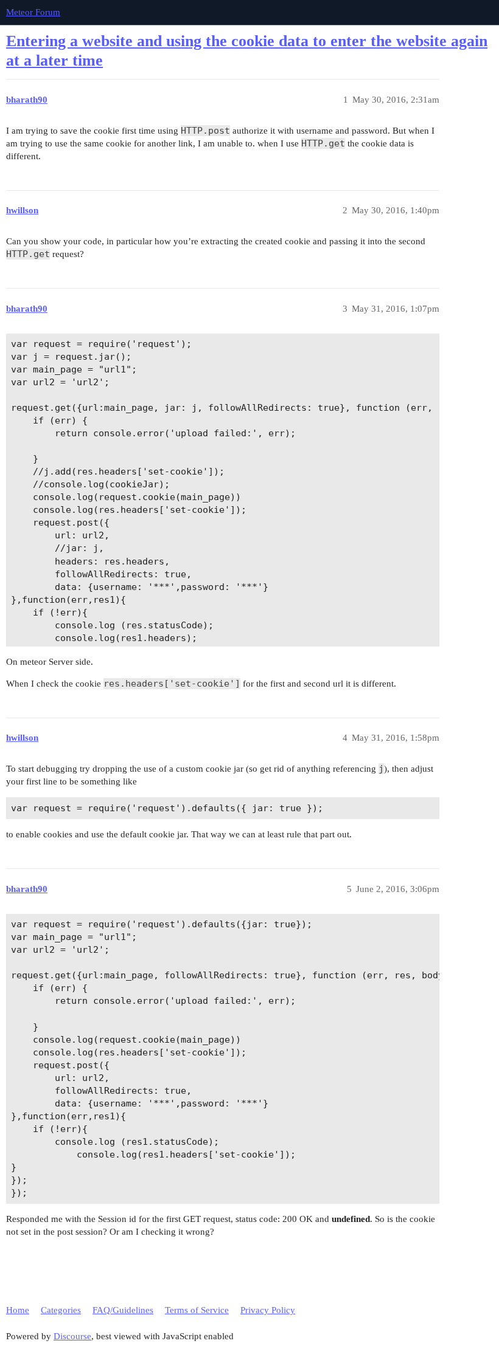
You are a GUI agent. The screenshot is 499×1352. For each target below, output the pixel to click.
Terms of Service (197, 1310)
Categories (61, 1310)
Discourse (72, 1336)
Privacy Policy (267, 1310)
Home (17, 1310)
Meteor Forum (33, 12)
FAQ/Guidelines (122, 1310)
